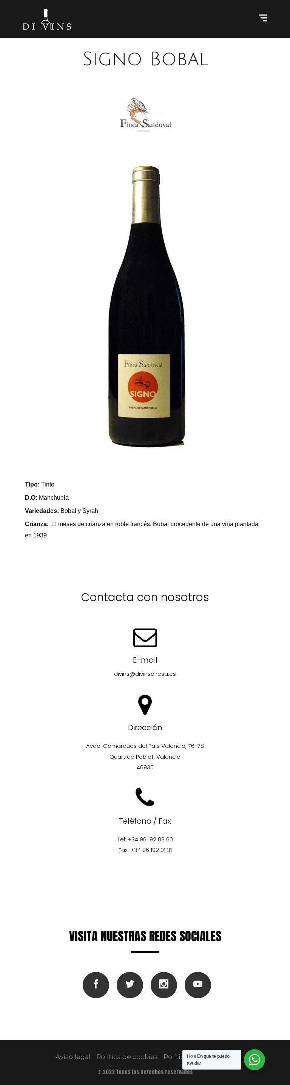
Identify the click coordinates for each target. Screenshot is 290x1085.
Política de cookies (127, 1056)
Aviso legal (73, 1056)
